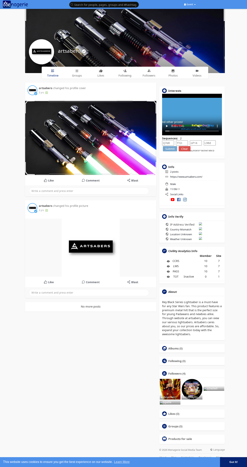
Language (219, 449)
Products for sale (180, 438)
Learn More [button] (122, 462)
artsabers (70, 50)
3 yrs (41, 92)
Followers (175, 373)
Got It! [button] (233, 462)
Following (175, 360)
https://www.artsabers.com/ (186, 176)
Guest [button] (190, 4)
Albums (173, 348)
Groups (173, 426)
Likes (171, 413)
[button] (105, 4)
